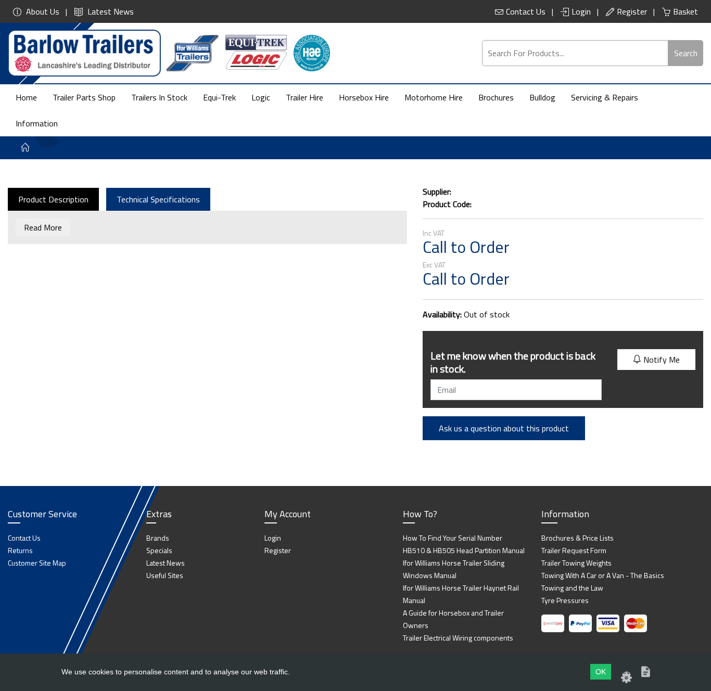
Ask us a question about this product (504, 428)
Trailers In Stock (159, 97)
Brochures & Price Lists (577, 537)
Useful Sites (164, 575)
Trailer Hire (304, 97)
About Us (41, 11)
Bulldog (542, 97)
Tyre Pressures (565, 600)
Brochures (496, 97)
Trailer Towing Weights (576, 562)
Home (26, 97)
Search (685, 53)
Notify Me (660, 359)
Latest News (109, 11)
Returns (20, 550)
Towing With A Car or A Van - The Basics (602, 575)
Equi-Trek (219, 97)
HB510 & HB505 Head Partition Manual (464, 550)
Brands (157, 537)
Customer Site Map (37, 562)
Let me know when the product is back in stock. (512, 362)
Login (581, 11)
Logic (260, 97)
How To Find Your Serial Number (452, 537)
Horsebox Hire (364, 97)
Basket (685, 11)
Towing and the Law (572, 587)
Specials (159, 550)
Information (37, 123)
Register (632, 11)
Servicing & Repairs (604, 97)
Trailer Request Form (573, 550)
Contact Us (525, 11)
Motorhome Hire (433, 97)
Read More (43, 227)
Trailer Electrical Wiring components (458, 637)
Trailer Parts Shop (84, 97)
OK (600, 672)
